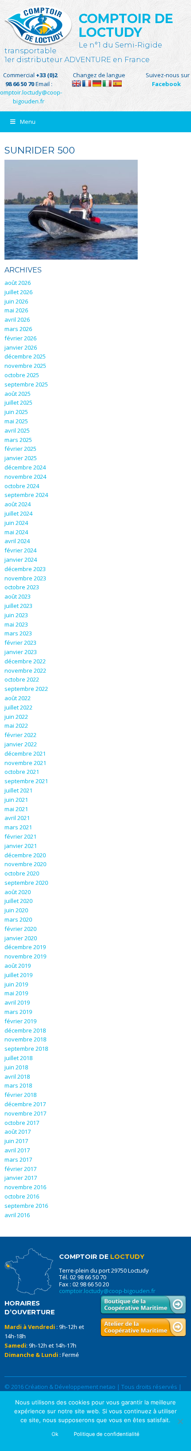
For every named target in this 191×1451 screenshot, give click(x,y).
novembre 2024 (25, 477)
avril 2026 (17, 319)
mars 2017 (18, 1159)
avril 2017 (17, 1150)
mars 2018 (18, 1085)
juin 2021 (16, 800)
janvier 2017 (20, 1178)
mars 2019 (18, 1012)
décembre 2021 (25, 753)
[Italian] (107, 83)
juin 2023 (16, 615)
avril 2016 (17, 1215)
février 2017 (20, 1169)
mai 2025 (16, 421)
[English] (76, 83)
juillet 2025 (18, 402)
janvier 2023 (20, 652)
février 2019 (20, 1021)
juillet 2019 (18, 975)
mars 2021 (18, 827)
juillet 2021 (18, 790)
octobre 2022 (21, 679)
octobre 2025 (21, 375)
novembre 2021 (25, 763)
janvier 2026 (20, 347)
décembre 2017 (25, 1104)
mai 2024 (16, 532)
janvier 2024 (20, 560)
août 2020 (17, 892)
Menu (28, 122)
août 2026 (17, 283)
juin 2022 (16, 717)
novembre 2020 (25, 864)
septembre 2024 (26, 495)
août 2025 (17, 394)
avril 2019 (17, 1002)
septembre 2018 (26, 1049)
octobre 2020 (21, 873)
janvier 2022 (20, 744)
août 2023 (17, 596)
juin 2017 (16, 1141)
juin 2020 (16, 910)
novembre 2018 (25, 1039)
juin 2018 (16, 1067)
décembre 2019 (25, 947)
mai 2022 (16, 725)
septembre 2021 (26, 781)
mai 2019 (16, 993)
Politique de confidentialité (106, 1434)
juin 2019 (16, 984)
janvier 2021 (20, 846)
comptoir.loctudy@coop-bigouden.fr (107, 1291)
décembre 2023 (25, 569)
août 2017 (17, 1132)
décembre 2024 (25, 467)
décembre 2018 (25, 1030)
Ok (55, 1434)
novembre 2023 (25, 578)
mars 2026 (18, 329)
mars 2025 (18, 440)
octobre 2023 (21, 587)
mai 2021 (16, 809)
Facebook (166, 84)
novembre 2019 (25, 956)
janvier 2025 (20, 458)
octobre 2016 (21, 1196)
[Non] (179, 1421)
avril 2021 (17, 818)
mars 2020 (18, 919)
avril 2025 (17, 430)
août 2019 (17, 966)
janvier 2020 (20, 938)
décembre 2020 (25, 855)
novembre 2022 (25, 670)
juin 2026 (16, 301)
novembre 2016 (25, 1187)
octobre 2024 (21, 486)
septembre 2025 (26, 384)
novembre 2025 (25, 366)
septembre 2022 (26, 689)
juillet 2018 (18, 1058)
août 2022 (17, 698)
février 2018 (20, 1095)
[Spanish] (117, 83)
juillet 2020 (18, 901)
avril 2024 (17, 541)
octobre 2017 (21, 1123)
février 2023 (20, 643)
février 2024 (20, 550)
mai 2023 (16, 624)
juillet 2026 (18, 292)
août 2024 (17, 504)
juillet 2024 (18, 513)
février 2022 (20, 735)
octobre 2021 (21, 772)
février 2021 (20, 836)
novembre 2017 (25, 1113)
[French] (86, 83)
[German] (96, 83)
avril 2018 (17, 1076)
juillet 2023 (18, 606)
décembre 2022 (25, 661)
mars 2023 (18, 633)
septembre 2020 (26, 883)
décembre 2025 (25, 356)
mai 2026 (16, 310)
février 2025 (20, 449)
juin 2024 (16, 523)
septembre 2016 (26, 1206)
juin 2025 (16, 412)
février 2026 (20, 338)
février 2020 (20, 929)
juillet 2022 (18, 707)
